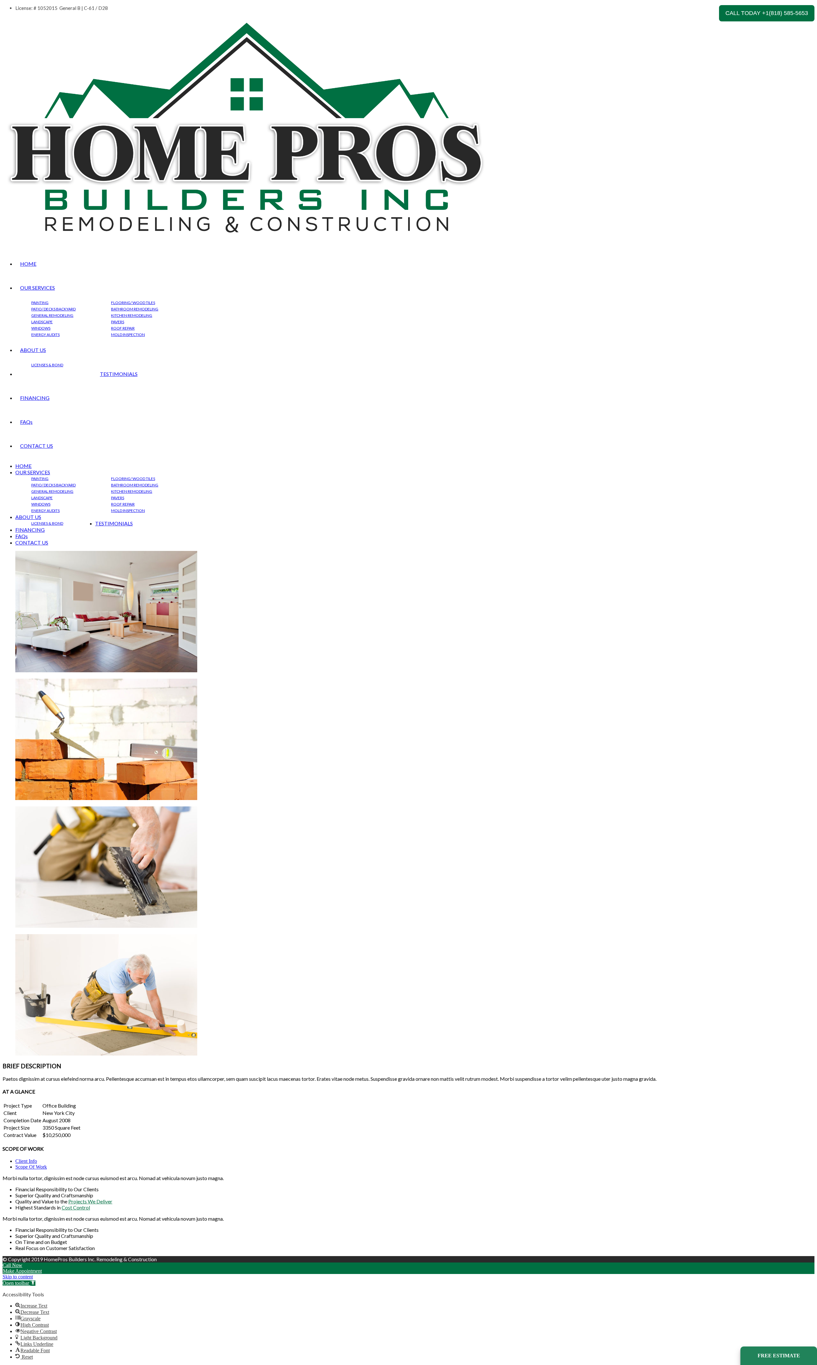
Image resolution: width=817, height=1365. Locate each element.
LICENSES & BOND (47, 364)
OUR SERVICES (37, 288)
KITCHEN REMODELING (131, 315)
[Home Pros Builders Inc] (246, 240)
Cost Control (76, 1207)
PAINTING (40, 302)
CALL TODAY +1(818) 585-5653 (766, 13)
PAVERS (117, 321)
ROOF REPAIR (123, 328)
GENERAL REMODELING (52, 315)
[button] (19, 1283)
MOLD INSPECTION (128, 334)
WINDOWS (40, 328)
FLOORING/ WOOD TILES (133, 302)
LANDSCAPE (42, 321)
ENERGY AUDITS (45, 334)
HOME (28, 264)
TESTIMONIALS (119, 374)
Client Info (26, 1161)
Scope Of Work (31, 1167)
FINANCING (34, 398)
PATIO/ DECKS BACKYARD (53, 309)
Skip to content (18, 1276)
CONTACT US (36, 446)
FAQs (26, 422)
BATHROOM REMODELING (134, 309)
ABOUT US (33, 350)
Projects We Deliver (90, 1201)
